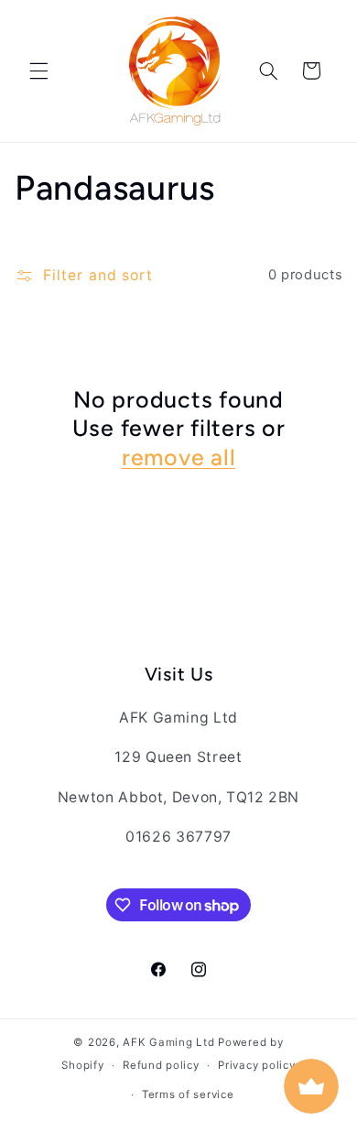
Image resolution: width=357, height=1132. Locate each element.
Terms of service (188, 1094)
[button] (38, 70)
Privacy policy (256, 1065)
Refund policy (161, 1065)
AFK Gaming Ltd (168, 1042)
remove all (179, 457)
